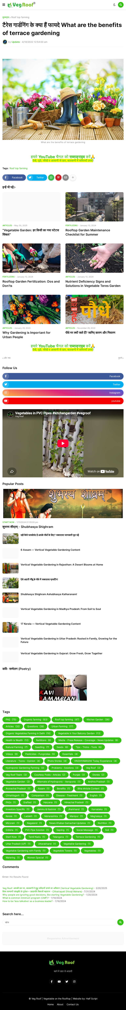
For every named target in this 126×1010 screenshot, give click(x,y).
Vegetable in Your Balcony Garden (79, 733)
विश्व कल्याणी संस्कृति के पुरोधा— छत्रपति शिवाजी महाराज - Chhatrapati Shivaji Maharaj (42, 891)
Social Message (87, 830)
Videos (12, 754)
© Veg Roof (35, 998)
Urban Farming (62, 726)
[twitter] (67, 982)
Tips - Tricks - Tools (89, 747)
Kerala (11, 816)
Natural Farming (17, 747)
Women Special (37, 857)
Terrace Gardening (88, 836)
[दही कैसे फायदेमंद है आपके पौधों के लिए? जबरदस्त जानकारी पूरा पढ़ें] (10, 538)
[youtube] (59, 982)
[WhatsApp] (51, 177)
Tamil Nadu (37, 836)
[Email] (66, 177)
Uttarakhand (47, 843)
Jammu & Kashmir (49, 809)
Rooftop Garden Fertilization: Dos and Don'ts (31, 284)
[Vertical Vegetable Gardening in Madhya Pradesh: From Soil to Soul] (10, 612)
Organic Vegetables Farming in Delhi (28, 733)
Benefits (63, 788)
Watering (13, 857)
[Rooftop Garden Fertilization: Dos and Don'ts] (31, 258)
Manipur (76, 816)
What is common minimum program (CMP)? (25, 897)
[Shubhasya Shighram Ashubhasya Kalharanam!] (10, 597)
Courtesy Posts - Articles (49, 774)
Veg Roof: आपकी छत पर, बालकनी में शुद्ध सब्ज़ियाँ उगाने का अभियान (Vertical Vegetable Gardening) (47, 888)
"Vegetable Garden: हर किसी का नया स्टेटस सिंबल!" (30, 232)
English (96, 795)
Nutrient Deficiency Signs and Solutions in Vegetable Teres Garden (93, 284)
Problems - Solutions (65, 767)
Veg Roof (93, 767)
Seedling (42, 747)
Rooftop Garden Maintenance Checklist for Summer (87, 232)
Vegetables (92, 850)
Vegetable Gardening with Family (25, 850)
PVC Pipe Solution (37, 830)
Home (50, 1004)
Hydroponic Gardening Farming (25, 767)
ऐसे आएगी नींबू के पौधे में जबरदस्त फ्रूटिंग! (39, 579)
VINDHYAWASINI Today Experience (95, 760)
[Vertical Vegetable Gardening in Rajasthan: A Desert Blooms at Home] (10, 568)
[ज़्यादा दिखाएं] (73, 177)
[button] (4, 5)
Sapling (62, 830)
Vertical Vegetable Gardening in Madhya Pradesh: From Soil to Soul (61, 609)
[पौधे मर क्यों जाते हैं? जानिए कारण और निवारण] (94, 309)
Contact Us (73, 1004)
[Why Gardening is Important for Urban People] (31, 309)
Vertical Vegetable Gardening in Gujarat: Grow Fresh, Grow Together (61, 653)
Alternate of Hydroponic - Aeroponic (58, 781)
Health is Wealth (17, 740)
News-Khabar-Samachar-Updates (69, 823)
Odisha (12, 830)
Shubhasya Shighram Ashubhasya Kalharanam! (49, 594)
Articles (13, 726)
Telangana (60, 836)
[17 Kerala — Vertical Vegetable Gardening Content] (10, 627)
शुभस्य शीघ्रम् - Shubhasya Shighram (27, 527)
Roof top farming (20, 17)
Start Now (13, 836)
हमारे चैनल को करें (60, 156)
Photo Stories (57, 760)
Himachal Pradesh (76, 802)
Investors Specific (17, 809)
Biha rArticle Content (91, 788)
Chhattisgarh (15, 795)
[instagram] (74, 982)
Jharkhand (76, 809)
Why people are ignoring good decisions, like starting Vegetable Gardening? (43, 894)
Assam (43, 788)
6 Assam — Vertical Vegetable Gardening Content (50, 549)
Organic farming (35, 719)
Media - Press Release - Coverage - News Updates (88, 740)
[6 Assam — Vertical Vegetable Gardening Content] (10, 553)
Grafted (29, 802)
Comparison (40, 795)
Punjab (79, 774)
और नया (7, 358)
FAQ (11, 719)
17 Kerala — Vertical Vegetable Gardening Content (51, 623)
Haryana (50, 802)
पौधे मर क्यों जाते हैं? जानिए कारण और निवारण (90, 333)
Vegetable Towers (65, 850)
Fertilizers (43, 740)
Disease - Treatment (69, 795)
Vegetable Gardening (77, 843)
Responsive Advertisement (63, 938)
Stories (98, 774)
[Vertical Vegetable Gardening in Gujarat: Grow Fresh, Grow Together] (10, 657)
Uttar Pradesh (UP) (18, 843)
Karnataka (99, 809)
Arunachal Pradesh (18, 788)
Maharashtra (53, 816)
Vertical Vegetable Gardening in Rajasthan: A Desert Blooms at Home (62, 564)
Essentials (70, 754)
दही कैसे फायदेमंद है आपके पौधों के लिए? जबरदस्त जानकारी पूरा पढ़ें (50, 535)
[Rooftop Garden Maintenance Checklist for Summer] (94, 206)
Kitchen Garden (98, 719)
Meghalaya (98, 816)
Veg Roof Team (16, 774)
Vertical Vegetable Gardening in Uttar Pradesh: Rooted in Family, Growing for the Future (69, 640)
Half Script (91, 998)
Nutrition (104, 823)
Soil (109, 830)
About (60, 1004)
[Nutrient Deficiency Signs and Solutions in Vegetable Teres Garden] (94, 258)
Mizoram (12, 823)
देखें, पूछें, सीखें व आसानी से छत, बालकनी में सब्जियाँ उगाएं (62, 160)
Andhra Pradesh (99, 781)
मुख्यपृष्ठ (5, 17)
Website (77, 998)
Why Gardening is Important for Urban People (26, 335)
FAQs (11, 802)
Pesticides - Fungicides (40, 754)
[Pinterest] (58, 177)
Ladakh (30, 816)
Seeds (62, 747)
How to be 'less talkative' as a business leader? (27, 901)
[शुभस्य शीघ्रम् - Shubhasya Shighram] (63, 503)
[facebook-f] (52, 982)
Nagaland (34, 823)
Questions (35, 726)
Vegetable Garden (18, 781)
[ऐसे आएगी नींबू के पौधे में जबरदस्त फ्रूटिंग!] (10, 583)
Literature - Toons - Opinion (23, 760)
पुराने (120, 358)
